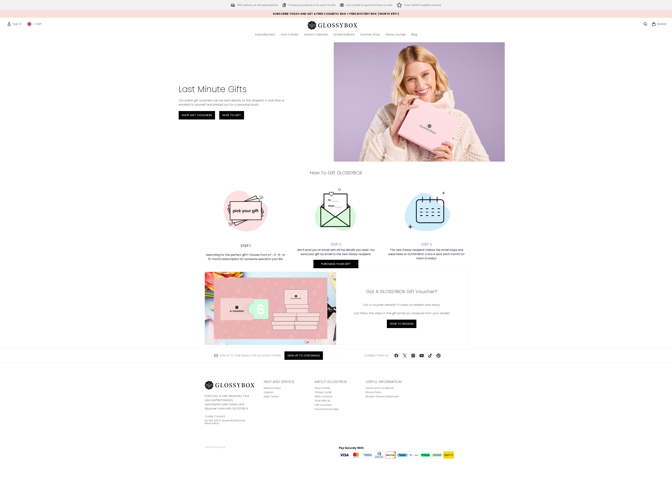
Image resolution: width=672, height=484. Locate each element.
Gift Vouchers (323, 405)
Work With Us (322, 400)
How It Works (322, 388)
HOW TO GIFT (231, 115)
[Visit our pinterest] (438, 355)
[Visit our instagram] (413, 355)
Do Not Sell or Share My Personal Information (225, 422)
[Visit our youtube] (421, 355)
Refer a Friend (323, 396)
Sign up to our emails (303, 355)
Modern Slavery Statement (382, 396)
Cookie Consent (215, 416)
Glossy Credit (323, 392)
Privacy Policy (374, 392)
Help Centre (271, 396)
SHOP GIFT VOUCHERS (197, 115)
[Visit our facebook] (396, 355)
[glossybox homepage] (336, 25)
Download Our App (327, 409)
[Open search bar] (645, 24)
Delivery (268, 392)
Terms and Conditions (380, 388)
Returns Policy (272, 388)
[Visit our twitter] (405, 355)
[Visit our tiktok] (430, 355)
